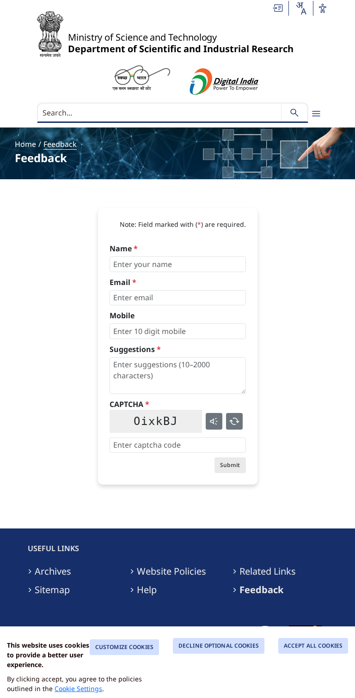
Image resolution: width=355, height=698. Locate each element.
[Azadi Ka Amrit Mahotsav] (224, 81)
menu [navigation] (316, 113)
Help (147, 590)
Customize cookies (124, 647)
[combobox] (301, 8)
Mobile (122, 315)
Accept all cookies (313, 645)
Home (25, 144)
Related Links (267, 571)
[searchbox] (160, 112)
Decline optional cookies (218, 645)
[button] (278, 8)
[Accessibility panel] (322, 8)
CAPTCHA (129, 404)
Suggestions (135, 349)
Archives (53, 571)
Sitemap (52, 590)
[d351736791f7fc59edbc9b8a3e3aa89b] (141, 77)
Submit (230, 465)
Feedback (60, 144)
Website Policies (171, 571)
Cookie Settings (78, 688)
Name (124, 248)
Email (123, 282)
